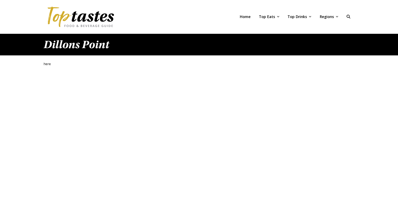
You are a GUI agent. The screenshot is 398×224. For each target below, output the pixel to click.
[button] (348, 17)
